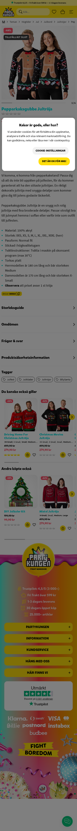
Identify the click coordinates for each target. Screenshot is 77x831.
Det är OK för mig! (54, 161)
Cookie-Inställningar (50, 150)
